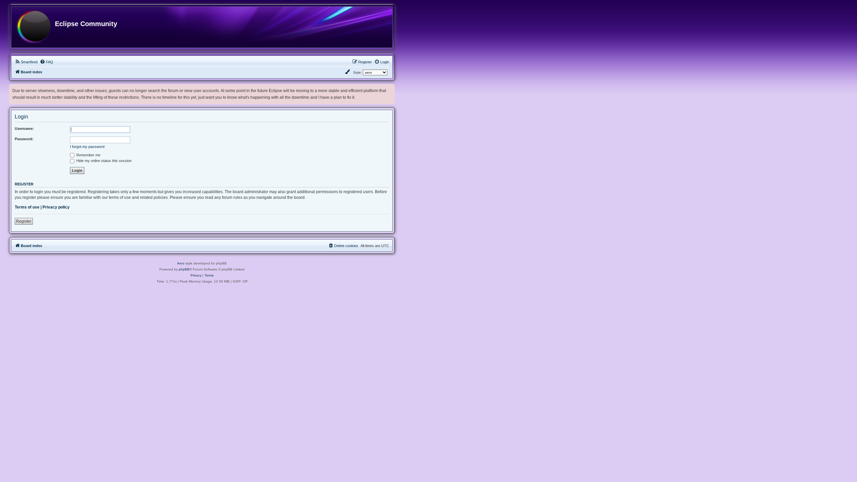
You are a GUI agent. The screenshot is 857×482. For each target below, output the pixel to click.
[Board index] (33, 27)
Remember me (87, 155)
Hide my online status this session (103, 161)
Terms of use (27, 207)
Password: (24, 139)
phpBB (184, 269)
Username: (24, 129)
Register (23, 221)
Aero (180, 263)
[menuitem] (26, 62)
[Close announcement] (390, 87)
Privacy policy (56, 207)
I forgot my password (87, 147)
